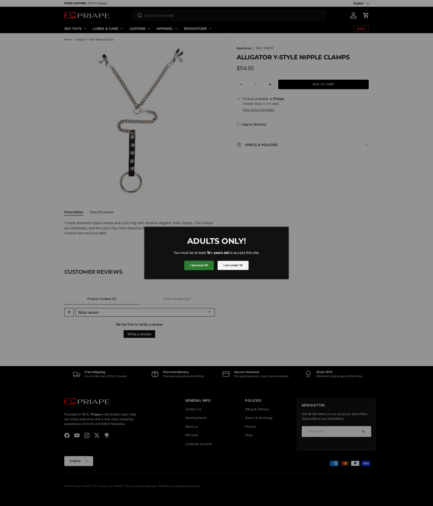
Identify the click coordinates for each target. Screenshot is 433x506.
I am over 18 (199, 265)
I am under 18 (233, 265)
